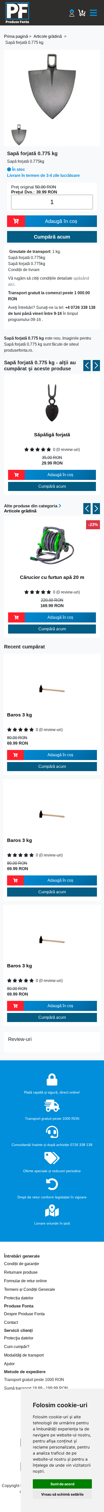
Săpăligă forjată (52, 434)
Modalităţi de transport (24, 1355)
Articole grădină (20, 511)
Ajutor (9, 1364)
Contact (11, 1322)
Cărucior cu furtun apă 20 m (52, 577)
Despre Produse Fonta (24, 1314)
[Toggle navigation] (93, 13)
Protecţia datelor (18, 1338)
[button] (87, 365)
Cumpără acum (52, 486)
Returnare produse (21, 1272)
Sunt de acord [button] (62, 1484)
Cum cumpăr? (16, 1346)
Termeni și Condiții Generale (29, 1289)
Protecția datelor (18, 1298)
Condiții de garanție (21, 1264)
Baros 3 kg (19, 714)
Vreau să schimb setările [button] (62, 1494)
